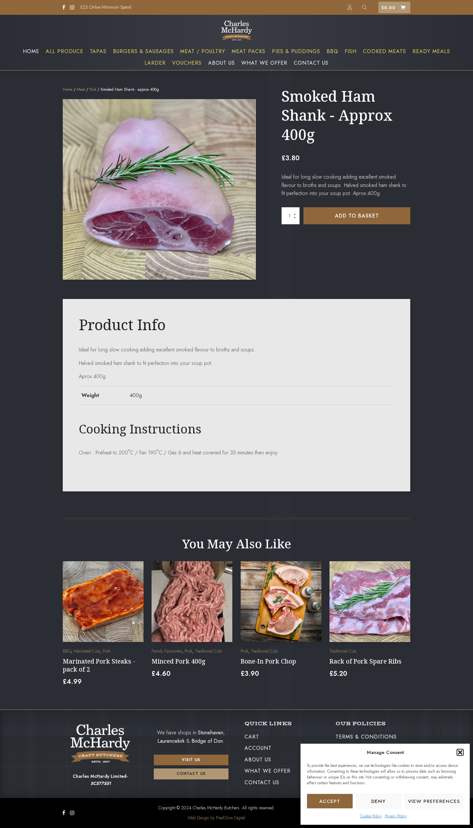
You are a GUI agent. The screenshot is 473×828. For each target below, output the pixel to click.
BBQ (332, 51)
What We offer (264, 63)
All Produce (64, 51)
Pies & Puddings (296, 51)
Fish (351, 51)
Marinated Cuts (87, 651)
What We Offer (268, 771)
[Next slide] (405, 627)
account (258, 748)
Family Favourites (167, 651)
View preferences (434, 801)
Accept (329, 801)
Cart (252, 736)
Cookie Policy (371, 816)
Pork (92, 89)
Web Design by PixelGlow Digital (216, 817)
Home (31, 51)
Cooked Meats (384, 51)
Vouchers (187, 63)
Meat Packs (248, 51)
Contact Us (311, 63)
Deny (378, 801)
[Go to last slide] (68, 627)
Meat (81, 89)
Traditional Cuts (208, 651)
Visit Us (191, 760)
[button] (460, 752)
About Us (221, 63)
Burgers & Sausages (143, 51)
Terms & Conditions (366, 736)
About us (258, 759)
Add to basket (357, 215)
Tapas (98, 51)
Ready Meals (431, 51)
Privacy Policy (396, 816)
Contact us (191, 774)
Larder (155, 63)
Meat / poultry (202, 51)
